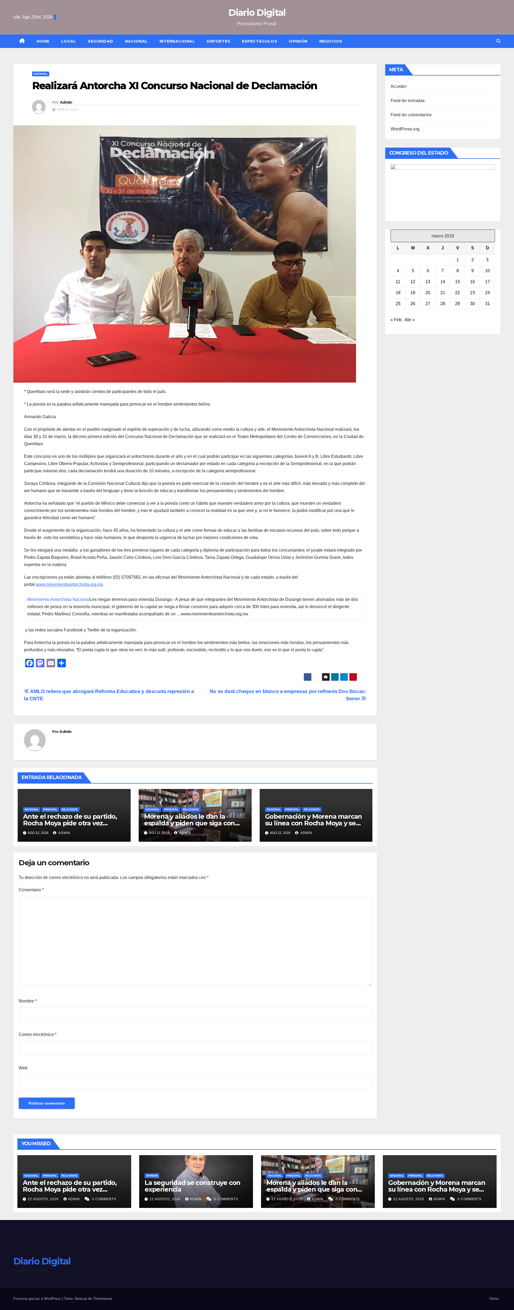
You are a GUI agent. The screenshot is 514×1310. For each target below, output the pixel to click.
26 (412, 303)
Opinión (298, 41)
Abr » (410, 319)
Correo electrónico (37, 1034)
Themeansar (102, 1299)
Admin (66, 102)
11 (398, 281)
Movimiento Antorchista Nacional (58, 599)
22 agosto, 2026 (44, 1199)
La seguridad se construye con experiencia (192, 1186)
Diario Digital (256, 12)
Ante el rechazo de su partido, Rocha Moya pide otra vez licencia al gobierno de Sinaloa (70, 823)
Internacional (177, 41)
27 (427, 303)
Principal (50, 809)
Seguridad (100, 41)
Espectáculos (259, 41)
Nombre (28, 1001)
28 (442, 303)
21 (442, 292)
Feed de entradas (408, 100)
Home (43, 41)
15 (457, 281)
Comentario (31, 890)
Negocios (330, 41)
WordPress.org (405, 129)
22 (457, 292)
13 (427, 281)
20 (427, 292)
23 (472, 292)
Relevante (70, 809)
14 (442, 281)
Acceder (399, 86)
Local (68, 41)
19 (412, 292)
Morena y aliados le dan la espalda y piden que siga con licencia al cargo (189, 823)
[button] (498, 41)
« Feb (396, 319)
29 (457, 303)
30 (472, 303)
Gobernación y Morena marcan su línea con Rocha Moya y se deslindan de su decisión (313, 823)
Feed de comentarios (411, 115)
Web (23, 1068)
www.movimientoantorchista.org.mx (69, 584)
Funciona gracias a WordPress (37, 1299)
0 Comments (104, 1199)
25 (398, 303)
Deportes (218, 41)
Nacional (136, 41)
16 (472, 281)
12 (412, 281)
